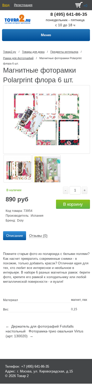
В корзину (73, 204)
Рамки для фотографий (18, 58)
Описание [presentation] (14, 236)
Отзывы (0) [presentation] (38, 236)
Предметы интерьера (64, 51)
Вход (5, 5)
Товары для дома (33, 51)
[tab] (14, 235)
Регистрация (23, 5)
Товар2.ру (9, 51)
